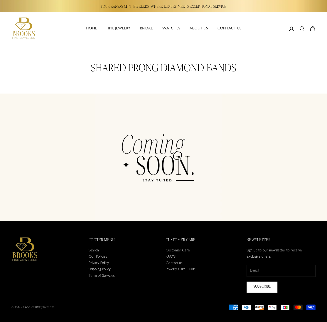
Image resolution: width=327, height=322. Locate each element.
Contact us (229, 29)
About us (199, 29)
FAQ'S (170, 257)
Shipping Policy (100, 270)
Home (91, 29)
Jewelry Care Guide (181, 270)
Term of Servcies (102, 276)
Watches (171, 29)
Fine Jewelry (118, 29)
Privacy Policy (99, 263)
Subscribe (262, 287)
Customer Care (178, 251)
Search (94, 251)
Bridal (146, 29)
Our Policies (98, 257)
